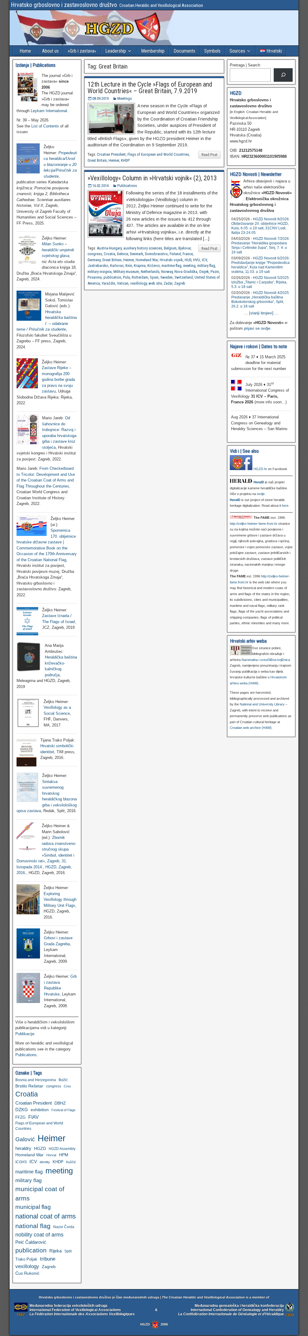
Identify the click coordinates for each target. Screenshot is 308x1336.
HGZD (40, 1148)
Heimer (114, 160)
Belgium (170, 248)
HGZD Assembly (62, 1149)
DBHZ (60, 1103)
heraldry (23, 1148)
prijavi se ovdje (257, 328)
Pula (126, 277)
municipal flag (33, 1207)
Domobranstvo (156, 254)
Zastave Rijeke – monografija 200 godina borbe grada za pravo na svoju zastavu (58, 379)
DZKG (21, 1109)
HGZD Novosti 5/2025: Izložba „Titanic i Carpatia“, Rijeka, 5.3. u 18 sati (260, 282)
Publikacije (24, 1034)
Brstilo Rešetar (29, 1086)
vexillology (138, 283)
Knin (128, 265)
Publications (127, 185)
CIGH (289, 1315)
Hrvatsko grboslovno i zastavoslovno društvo (64, 4)
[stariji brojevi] (261, 313)
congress (95, 254)
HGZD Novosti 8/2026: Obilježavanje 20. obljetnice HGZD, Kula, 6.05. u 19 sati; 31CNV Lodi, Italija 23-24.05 (260, 226)
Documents (184, 51)
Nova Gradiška (185, 271)
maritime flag (171, 265)
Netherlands (150, 271)
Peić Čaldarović (30, 1242)
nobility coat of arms (39, 1234)
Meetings (124, 98)
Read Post (209, 154)
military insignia (100, 271)
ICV (204, 260)
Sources (237, 51)
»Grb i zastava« (82, 51)
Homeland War (147, 260)
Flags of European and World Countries (158, 154)
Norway (167, 271)
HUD (188, 260)
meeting (189, 265)
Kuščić (71, 1162)
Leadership (115, 51)
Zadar (168, 283)
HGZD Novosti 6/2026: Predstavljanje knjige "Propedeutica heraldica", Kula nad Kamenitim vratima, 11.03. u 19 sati (260, 265)
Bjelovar (184, 248)
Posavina (95, 277)
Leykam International (49, 111)
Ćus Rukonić (27, 1273)
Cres (67, 1086)
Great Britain (97, 160)
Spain (154, 277)
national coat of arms (45, 1216)
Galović (25, 1139)
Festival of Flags (63, 1110)
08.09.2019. (100, 98)
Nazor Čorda (63, 1227)
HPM (63, 1154)
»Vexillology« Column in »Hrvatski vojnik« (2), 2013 (152, 178)
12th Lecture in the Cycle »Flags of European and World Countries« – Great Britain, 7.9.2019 (150, 88)
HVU (196, 260)
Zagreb (179, 283)
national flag (33, 1225)
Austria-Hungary (109, 248)
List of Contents (45, 126)
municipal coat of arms (39, 1193)
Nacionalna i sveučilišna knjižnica (266, 660)
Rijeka (55, 1251)
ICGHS (21, 1162)
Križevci (153, 265)
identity (45, 1162)
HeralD (259, 482)
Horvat (51, 1155)
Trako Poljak (26, 1259)
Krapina (140, 265)
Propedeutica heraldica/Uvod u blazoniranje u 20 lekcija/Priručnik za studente (60, 165)
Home (25, 51)
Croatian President (111, 154)
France (188, 254)
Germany (94, 260)
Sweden (166, 277)
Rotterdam (140, 277)
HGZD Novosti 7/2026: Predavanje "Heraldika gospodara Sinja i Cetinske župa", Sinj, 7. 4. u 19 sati (260, 245)
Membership (153, 51)
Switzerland (183, 277)
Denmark (136, 254)
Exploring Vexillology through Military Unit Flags (60, 899)
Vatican (122, 283)
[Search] (283, 75)
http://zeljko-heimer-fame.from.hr (253, 523)
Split (68, 1251)
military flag (206, 265)
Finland (175, 254)
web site (155, 283)
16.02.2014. (100, 185)
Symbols (212, 51)
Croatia (109, 254)
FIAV (33, 1117)
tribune (47, 1259)
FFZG (20, 1117)
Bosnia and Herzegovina (35, 1080)
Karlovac (117, 265)
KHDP (125, 160)
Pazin (215, 271)
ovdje (261, 494)
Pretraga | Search (245, 65)
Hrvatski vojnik (171, 260)
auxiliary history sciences (142, 248)
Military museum (126, 271)
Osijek (204, 271)
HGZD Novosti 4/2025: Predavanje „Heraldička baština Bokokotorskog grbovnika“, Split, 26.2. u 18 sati (260, 299)
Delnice (122, 254)
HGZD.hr (260, 469)
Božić (63, 1080)
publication (112, 277)
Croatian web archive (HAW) (251, 727)
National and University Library (262, 704)
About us (50, 51)
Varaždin (108, 283)
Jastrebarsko (98, 265)
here (285, 505)
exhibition (40, 1109)
